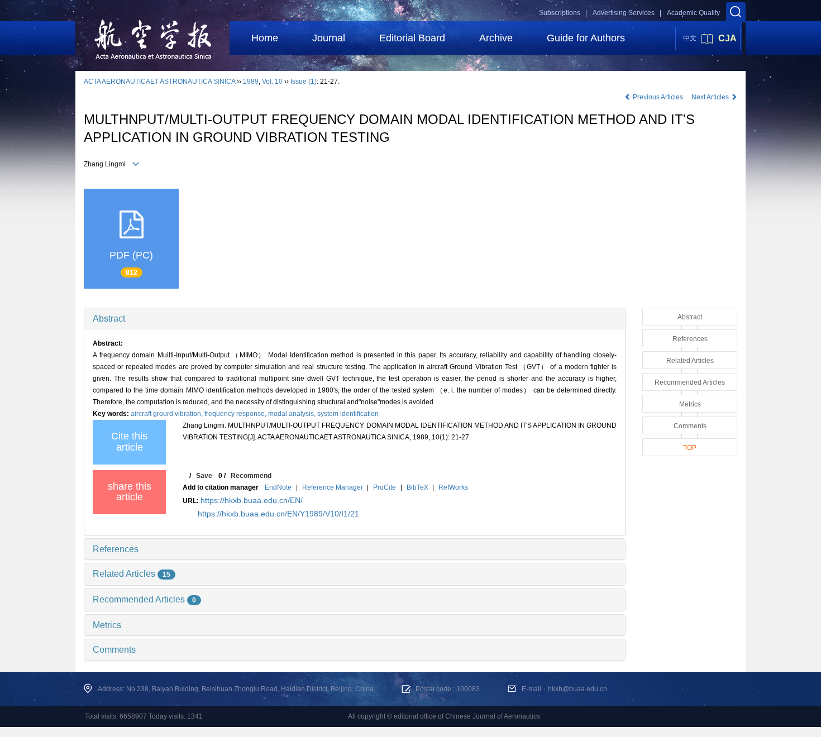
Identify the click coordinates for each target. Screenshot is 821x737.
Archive (496, 38)
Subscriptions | (563, 13)
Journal (328, 38)
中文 (689, 38)
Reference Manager (332, 487)
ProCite (384, 487)
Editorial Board (412, 38)
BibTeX (417, 487)
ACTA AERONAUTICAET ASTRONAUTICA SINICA (159, 81)
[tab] (354, 318)
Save (204, 476)
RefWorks (453, 487)
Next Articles (711, 97)
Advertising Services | (627, 13)
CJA (727, 38)
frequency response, (236, 414)
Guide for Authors (586, 38)
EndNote (278, 487)
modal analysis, (292, 414)
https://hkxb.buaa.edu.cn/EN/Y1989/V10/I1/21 (278, 513)
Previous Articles (658, 97)
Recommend (251, 476)
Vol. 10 (272, 81)
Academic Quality (693, 13)
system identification (348, 414)
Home (264, 38)
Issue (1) (303, 81)
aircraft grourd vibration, (167, 414)
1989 (251, 81)
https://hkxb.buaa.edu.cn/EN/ (252, 500)
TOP (689, 448)
